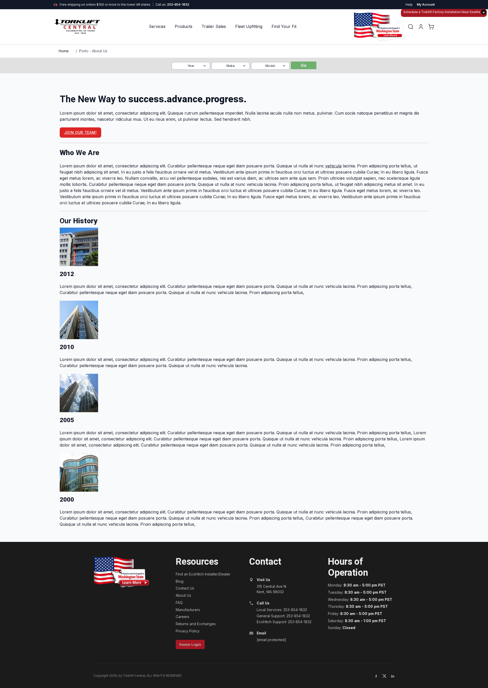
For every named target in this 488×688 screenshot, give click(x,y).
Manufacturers (188, 610)
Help (409, 4)
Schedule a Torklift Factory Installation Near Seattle (444, 12)
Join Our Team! (80, 132)
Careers (182, 616)
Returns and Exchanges (196, 624)
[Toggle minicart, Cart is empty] (431, 26)
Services (157, 26)
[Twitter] (384, 676)
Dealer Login (190, 644)
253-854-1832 (178, 4)
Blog (179, 581)
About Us (183, 595)
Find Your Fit (284, 26)
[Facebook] (376, 676)
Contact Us (185, 588)
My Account (426, 4)
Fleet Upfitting (248, 26)
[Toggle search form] (410, 26)
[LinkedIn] (392, 676)
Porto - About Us (93, 51)
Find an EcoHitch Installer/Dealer (203, 574)
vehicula (333, 165)
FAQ (179, 602)
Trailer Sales (214, 26)
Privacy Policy (188, 631)
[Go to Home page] (78, 26)
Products (183, 26)
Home (64, 51)
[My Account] (420, 26)
